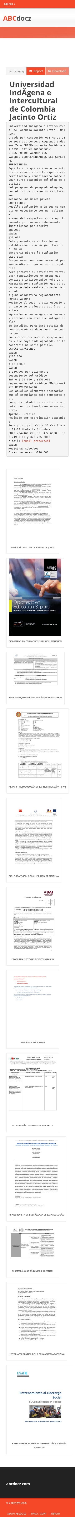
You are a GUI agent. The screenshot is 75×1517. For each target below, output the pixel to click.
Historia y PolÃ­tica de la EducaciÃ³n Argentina (37, 1354)
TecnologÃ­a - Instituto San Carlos (33, 1125)
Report (37, 71)
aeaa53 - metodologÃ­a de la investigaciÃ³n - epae (37, 786)
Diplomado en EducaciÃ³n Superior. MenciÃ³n (35, 641)
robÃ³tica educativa (33, 1042)
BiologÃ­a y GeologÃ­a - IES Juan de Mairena (34, 876)
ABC (17, 18)
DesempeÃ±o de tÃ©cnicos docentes (33, 1271)
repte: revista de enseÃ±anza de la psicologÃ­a (36, 1214)
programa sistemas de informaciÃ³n (32, 959)
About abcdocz (16, 1513)
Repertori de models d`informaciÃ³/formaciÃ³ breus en (39, 1445)
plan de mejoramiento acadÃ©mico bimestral (35, 697)
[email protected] (36, 440)
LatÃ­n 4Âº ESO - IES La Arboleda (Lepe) (32, 547)
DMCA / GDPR (38, 1513)
